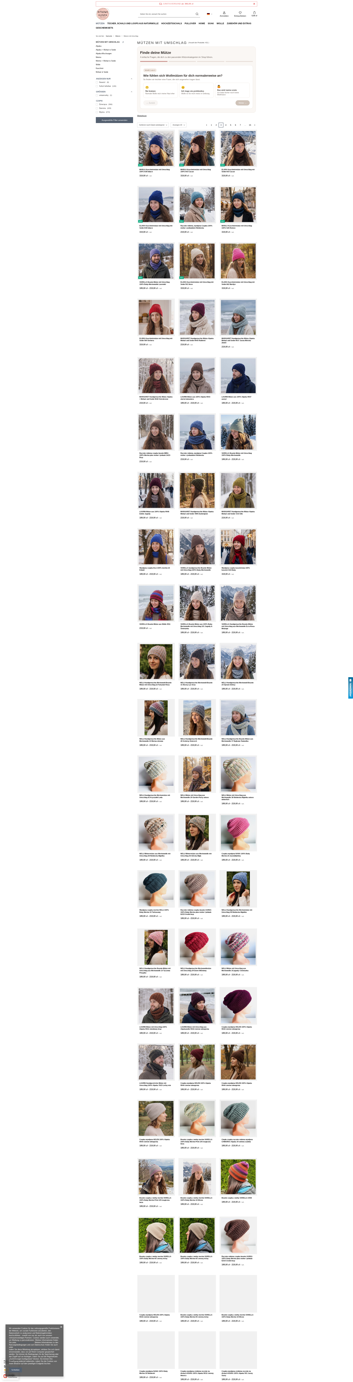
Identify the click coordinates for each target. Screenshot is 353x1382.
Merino (98, 57)
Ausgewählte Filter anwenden (114, 120)
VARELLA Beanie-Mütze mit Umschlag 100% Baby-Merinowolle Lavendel (154, 283)
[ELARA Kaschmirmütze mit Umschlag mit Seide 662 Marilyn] (238, 261)
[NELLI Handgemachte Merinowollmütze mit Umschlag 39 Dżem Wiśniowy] (197, 947)
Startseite (109, 36)
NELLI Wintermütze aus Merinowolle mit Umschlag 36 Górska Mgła (196, 855)
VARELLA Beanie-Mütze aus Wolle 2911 (154, 624)
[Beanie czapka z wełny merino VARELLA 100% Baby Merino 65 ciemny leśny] (156, 1235)
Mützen (100, 23)
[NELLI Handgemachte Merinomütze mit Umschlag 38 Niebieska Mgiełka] (238, 889)
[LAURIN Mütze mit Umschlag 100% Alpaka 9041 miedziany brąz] (156, 1006)
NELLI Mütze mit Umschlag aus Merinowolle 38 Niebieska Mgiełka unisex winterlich (238, 797)
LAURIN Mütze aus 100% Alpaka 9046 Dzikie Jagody (154, 513)
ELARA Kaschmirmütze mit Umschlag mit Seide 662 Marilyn (238, 283)
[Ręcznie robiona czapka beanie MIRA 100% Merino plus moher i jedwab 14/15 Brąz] (156, 432)
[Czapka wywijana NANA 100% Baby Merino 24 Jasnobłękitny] (238, 832)
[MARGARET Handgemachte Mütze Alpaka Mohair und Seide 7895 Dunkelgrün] (197, 490)
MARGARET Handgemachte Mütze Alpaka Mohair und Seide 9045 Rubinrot (197, 339)
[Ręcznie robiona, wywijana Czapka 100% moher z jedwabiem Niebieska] (197, 432)
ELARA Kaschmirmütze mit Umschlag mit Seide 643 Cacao (238, 171)
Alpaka (98, 46)
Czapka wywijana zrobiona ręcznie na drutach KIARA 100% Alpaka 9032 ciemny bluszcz (197, 1373)
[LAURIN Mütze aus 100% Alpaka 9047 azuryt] (238, 376)
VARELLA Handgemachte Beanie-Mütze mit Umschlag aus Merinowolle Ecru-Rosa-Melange (238, 626)
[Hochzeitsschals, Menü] (183, 23)
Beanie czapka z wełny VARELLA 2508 (237, 1198)
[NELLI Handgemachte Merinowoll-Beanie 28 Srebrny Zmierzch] (197, 718)
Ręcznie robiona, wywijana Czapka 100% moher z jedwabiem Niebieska (196, 227)
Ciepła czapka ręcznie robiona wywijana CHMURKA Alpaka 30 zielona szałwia (237, 1141)
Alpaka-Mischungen (104, 53)
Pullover (190, 23)
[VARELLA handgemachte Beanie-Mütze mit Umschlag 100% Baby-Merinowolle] (197, 547)
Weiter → (243, 103)
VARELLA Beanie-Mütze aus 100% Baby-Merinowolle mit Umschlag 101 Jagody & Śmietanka (196, 626)
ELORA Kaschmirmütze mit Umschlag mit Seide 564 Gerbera (155, 339)
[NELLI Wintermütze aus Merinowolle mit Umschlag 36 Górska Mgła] (197, 832)
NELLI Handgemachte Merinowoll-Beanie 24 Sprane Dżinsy (238, 684)
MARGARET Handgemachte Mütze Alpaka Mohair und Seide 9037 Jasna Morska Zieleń (238, 340)
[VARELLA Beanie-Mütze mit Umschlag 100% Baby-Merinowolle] (238, 432)
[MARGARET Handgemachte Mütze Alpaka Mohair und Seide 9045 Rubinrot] (197, 317)
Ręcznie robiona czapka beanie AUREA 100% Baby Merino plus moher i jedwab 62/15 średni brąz (195, 912)
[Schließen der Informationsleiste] (254, 4)
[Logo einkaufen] (103, 14)
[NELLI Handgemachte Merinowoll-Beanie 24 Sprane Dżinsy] (238, 661)
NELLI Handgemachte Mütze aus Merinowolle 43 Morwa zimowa (152, 740)
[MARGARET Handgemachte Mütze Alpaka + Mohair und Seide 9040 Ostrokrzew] (156, 376)
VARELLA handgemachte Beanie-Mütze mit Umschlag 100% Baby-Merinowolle (196, 569)
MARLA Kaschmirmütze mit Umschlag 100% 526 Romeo (237, 227)
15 (250, 125)
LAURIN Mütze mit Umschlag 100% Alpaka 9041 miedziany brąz (153, 1028)
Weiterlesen (142, 116)
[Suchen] (197, 14)
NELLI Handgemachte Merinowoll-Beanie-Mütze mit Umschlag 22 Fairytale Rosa (155, 684)
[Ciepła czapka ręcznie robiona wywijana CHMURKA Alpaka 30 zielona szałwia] (238, 1118)
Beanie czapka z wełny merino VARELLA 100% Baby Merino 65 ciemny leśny (155, 1258)
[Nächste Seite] (254, 125)
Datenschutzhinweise (25, 1342)
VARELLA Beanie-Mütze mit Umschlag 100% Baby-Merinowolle (237, 454)
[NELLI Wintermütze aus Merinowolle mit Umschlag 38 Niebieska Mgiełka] (156, 832)
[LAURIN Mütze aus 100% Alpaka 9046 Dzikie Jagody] (156, 490)
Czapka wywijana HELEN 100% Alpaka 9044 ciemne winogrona (237, 1028)
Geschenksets (104, 28)
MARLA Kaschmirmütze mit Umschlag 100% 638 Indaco (154, 171)
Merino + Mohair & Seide (106, 61)
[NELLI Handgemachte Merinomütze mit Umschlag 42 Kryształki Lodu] (156, 774)
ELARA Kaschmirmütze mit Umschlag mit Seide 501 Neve (196, 283)
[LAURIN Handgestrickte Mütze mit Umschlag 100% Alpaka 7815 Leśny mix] (156, 1062)
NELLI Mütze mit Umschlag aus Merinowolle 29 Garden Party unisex (194, 796)
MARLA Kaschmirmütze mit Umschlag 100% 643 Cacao (195, 171)
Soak (211, 23)
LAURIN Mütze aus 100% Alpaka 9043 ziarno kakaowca (195, 398)
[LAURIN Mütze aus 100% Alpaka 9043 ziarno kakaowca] (197, 376)
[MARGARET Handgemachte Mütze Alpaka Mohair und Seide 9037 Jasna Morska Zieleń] (238, 317)
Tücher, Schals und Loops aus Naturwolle (133, 23)
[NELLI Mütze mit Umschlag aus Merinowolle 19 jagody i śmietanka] (238, 947)
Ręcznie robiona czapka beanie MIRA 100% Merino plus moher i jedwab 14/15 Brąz (154, 455)
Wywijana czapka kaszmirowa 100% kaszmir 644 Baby (236, 569)
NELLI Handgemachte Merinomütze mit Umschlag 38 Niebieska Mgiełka (237, 911)
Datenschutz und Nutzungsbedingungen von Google (34, 1347)
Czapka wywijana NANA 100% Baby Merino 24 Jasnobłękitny (236, 855)
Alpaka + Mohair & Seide (106, 50)
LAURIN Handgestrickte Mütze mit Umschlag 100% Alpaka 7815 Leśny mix (155, 1084)
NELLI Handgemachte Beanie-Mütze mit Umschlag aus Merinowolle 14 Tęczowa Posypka (155, 970)
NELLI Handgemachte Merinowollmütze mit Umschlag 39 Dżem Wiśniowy (195, 969)
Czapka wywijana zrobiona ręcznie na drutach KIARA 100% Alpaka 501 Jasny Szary (237, 1373)
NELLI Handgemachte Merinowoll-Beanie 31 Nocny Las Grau (196, 684)
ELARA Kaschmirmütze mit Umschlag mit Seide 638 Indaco (155, 227)
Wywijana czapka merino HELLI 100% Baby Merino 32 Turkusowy (154, 911)
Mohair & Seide (102, 72)
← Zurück (150, 103)
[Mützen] (123, 42)
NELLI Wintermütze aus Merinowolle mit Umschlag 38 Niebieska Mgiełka (154, 855)
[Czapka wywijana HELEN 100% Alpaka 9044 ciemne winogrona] (238, 1006)
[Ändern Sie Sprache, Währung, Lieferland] (209, 14)
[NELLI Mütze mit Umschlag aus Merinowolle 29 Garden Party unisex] (197, 774)
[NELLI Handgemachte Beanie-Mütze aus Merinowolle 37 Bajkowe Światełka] (238, 718)
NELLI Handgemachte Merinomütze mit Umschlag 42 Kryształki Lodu (154, 796)
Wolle (220, 23)
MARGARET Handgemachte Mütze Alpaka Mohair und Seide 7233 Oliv (238, 513)
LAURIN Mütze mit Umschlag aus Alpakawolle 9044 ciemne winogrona (194, 1028)
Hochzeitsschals (171, 23)
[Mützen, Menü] (106, 23)
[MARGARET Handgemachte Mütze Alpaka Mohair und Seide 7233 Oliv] (238, 490)
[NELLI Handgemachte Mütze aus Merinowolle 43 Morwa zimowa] (156, 718)
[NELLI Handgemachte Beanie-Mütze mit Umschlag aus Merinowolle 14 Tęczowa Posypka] (156, 947)
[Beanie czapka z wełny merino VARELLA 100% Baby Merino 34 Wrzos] (197, 1177)
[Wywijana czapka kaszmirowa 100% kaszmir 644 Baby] (238, 547)
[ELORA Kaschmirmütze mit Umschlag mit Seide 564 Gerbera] (156, 317)
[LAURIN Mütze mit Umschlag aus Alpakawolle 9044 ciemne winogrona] (197, 1006)
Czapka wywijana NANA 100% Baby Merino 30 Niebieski (153, 1372)
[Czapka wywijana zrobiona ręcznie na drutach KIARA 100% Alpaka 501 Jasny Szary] (238, 1350)
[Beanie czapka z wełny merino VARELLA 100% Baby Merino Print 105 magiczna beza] (197, 1118)
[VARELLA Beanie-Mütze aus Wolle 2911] (156, 603)
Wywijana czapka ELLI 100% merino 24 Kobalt (154, 569)
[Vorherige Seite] (206, 125)
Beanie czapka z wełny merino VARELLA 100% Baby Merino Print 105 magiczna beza (196, 1142)
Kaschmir (99, 68)
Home (202, 23)
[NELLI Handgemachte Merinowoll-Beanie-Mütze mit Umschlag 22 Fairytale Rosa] (156, 661)
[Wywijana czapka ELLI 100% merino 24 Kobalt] (156, 547)
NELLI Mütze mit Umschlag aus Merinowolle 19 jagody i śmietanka (235, 969)
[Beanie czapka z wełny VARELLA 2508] (238, 1177)
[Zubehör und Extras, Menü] (252, 23)
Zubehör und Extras (239, 23)
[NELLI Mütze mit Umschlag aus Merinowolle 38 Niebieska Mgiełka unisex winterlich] (238, 774)
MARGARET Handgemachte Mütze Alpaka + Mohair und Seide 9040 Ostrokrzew (156, 398)
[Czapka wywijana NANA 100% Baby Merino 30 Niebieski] (156, 1350)
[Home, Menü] (206, 23)
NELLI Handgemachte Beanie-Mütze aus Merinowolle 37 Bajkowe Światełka (237, 740)
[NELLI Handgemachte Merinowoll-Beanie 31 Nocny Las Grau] (197, 661)
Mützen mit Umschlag (108, 42)
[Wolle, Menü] (225, 23)
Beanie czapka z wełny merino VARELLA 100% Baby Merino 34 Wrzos (196, 1199)
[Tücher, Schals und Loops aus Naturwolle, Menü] (160, 23)
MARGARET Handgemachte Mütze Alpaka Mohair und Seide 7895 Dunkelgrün (197, 513)
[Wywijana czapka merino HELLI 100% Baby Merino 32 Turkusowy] (156, 889)
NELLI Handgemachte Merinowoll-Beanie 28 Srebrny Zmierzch (196, 740)
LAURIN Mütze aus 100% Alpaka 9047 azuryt (236, 398)
